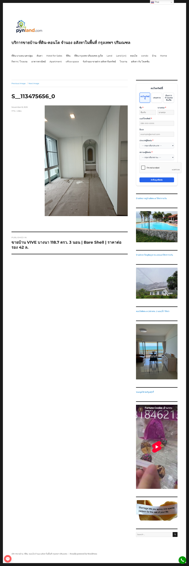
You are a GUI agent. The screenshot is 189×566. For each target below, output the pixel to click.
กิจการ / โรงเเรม (19, 61)
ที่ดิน (68, 55)
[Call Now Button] (182, 560)
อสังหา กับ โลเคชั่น (140, 61)
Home (163, 55)
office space (72, 61)
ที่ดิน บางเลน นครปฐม (22, 55)
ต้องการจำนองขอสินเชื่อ (169, 97)
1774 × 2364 (16, 111)
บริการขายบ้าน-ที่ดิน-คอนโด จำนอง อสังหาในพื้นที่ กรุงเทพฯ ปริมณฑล (70, 42)
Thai (156, 2)
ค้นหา (39, 55)
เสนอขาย (157, 97)
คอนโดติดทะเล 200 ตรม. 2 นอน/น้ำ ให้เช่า (152, 311)
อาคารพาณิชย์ (38, 61)
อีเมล (141, 129)
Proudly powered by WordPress (83, 554)
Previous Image (18, 83)
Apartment (56, 61)
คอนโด (133, 55)
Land (109, 55)
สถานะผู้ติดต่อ (145, 152)
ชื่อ (141, 107)
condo (144, 55)
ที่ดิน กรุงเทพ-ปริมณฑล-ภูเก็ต (88, 55)
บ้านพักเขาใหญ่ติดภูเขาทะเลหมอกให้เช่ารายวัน (154, 255)
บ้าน (154, 55)
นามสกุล (162, 107)
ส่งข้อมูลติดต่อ (157, 180)
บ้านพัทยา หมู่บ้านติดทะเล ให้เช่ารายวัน (151, 198)
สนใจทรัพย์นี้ (144, 97)
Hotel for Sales (54, 55)
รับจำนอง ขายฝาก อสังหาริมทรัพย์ (99, 61)
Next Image (34, 83)
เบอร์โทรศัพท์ (145, 118)
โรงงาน (123, 61)
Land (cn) (121, 55)
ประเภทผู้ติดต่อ (146, 140)
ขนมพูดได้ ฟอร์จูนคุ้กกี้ (145, 392)
